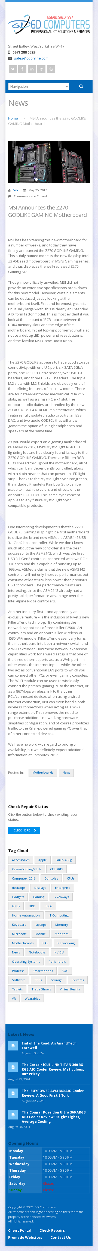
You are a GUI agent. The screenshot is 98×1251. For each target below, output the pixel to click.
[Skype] (51, 69)
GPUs (16, 906)
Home (13, 118)
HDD (32, 906)
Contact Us (60, 1237)
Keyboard (19, 924)
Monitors (61, 934)
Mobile (40, 934)
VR (14, 998)
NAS (45, 943)
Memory (61, 924)
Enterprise (62, 888)
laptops (40, 924)
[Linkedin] (32, 69)
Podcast (18, 971)
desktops (18, 888)
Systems (78, 980)
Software (19, 980)
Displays (40, 888)
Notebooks (37, 952)
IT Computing (59, 915)
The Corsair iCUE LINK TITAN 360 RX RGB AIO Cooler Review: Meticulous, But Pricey (53, 1069)
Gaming (38, 897)
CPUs (70, 878)
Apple (42, 860)
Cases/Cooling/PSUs (26, 869)
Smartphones (43, 971)
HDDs (48, 906)
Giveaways (61, 897)
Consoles (51, 878)
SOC (65, 971)
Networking (66, 943)
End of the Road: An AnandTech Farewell (49, 1045)
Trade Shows (41, 989)
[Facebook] (22, 69)
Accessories (20, 860)
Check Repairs (52, 1230)
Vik (15, 190)
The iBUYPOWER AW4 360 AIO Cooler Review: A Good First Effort (53, 1093)
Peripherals (57, 961)
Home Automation (26, 915)
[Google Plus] (41, 69)
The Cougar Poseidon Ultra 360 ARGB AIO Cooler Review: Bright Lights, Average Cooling (54, 1117)
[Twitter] (13, 69)
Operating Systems (26, 961)
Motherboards (42, 772)
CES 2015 (56, 869)
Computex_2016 (23, 878)
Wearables (32, 998)
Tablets (17, 989)
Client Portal (19, 1230)
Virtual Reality (70, 989)
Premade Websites (25, 1237)
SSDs (38, 980)
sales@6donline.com (31, 58)
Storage (57, 980)
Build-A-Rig (64, 860)
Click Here (22, 830)
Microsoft (19, 934)
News (66, 772)
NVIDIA (59, 952)
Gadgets (18, 897)
